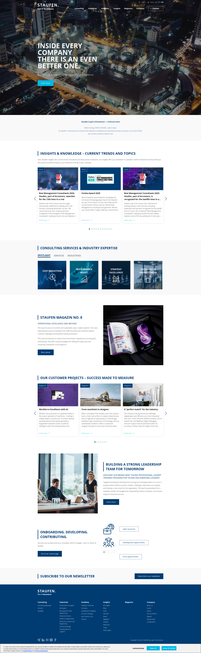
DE (159, 2)
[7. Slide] (98, 228)
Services (40, 608)
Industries (92, 8)
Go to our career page (50, 554)
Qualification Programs (88, 611)
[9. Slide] (102, 228)
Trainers (84, 619)
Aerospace (63, 608)
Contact (156, 8)
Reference (106, 625)
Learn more (45, 83)
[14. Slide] (111, 228)
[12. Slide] (107, 228)
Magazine (128, 8)
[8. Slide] (100, 228)
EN (162, 2)
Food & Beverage (65, 626)
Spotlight (40, 611)
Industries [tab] (74, 255)
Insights (117, 8)
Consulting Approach (44, 605)
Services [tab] (59, 255)
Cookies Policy (27, 651)
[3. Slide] (91, 228)
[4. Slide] (93, 228)
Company (140, 8)
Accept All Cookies (169, 648)
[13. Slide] (109, 228)
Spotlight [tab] (44, 255)
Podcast (105, 622)
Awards (149, 616)
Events (149, 611)
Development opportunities (134, 542)
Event (105, 611)
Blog (104, 608)
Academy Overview (87, 605)
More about (45, 352)
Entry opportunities (130, 556)
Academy (105, 8)
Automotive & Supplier (67, 605)
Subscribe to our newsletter (149, 576)
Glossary (106, 614)
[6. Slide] (96, 228)
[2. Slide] (89, 228)
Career (152, 2)
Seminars (84, 608)
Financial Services (65, 616)
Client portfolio (152, 614)
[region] (100, 648)
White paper (107, 630)
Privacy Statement (41, 651)
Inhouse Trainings (87, 614)
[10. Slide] (104, 228)
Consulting (79, 8)
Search (143, 2)
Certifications (151, 622)
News (105, 616)
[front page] (48, 7)
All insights (106, 605)
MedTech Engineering (67, 619)
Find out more (114, 122)
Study (105, 627)
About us (150, 605)
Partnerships (151, 619)
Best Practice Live (87, 616)
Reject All (153, 648)
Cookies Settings (138, 648)
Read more (43, 220)
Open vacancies (129, 529)
